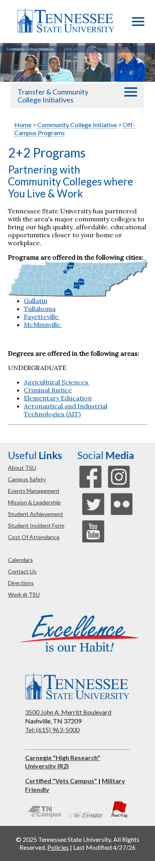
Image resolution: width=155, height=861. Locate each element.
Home (22, 124)
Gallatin (35, 301)
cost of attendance (34, 537)
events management (34, 490)
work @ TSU (24, 594)
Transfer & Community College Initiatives (52, 95)
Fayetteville (42, 317)
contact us (22, 571)
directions (21, 582)
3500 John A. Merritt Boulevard (68, 712)
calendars (20, 559)
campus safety (27, 479)
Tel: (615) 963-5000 (52, 729)
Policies (58, 847)
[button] (138, 24)
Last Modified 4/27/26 (104, 847)
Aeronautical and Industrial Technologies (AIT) (65, 410)
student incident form (36, 525)
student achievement (35, 513)
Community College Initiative (77, 124)
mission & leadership (34, 502)
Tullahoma (40, 309)
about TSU (22, 467)
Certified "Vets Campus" (61, 780)
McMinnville (43, 325)
